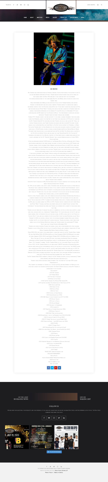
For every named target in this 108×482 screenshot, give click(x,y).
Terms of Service (58, 472)
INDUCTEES (39, 17)
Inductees (55, 89)
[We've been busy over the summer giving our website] (66, 437)
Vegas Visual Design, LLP (61, 470)
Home (25, 17)
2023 (51, 89)
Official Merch (74, 17)
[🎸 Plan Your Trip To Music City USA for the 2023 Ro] (42, 437)
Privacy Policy (49, 472)
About (32, 17)
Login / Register (91, 4)
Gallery (55, 17)
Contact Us (63, 17)
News (82, 17)
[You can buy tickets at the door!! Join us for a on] (17, 437)
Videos (47, 17)
